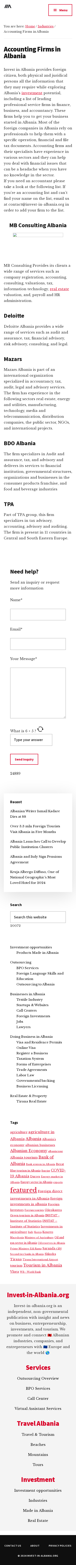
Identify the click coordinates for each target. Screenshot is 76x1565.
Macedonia (17, 1237)
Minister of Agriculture (39, 1237)
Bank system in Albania (40, 1164)
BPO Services (27, 968)
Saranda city (52, 1248)
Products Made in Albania (37, 953)
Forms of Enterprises (33, 1064)
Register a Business (32, 1053)
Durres (35, 1176)
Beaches (38, 1445)
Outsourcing (20, 962)
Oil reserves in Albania (51, 1243)
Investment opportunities (31, 947)
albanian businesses (40, 1145)
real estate (59, 289)
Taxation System (30, 1059)
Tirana (16, 1259)
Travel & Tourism (38, 1434)
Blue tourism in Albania (25, 1170)
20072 (15, 926)
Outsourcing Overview (38, 1378)
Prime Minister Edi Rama (26, 1248)
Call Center (38, 1398)
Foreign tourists (34, 1210)
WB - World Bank (30, 1272)
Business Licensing (32, 1086)
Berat (60, 1164)
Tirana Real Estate (31, 1101)
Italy (30, 1232)
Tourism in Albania (42, 1265)
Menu (63, 10)
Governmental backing (35, 1081)
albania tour (55, 1151)
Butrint (45, 1170)
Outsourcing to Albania (35, 984)
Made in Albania (38, 1510)
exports (58, 1182)
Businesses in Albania (27, 994)
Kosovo (47, 1232)
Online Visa (26, 1048)
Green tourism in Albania (27, 1215)
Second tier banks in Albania (27, 1254)
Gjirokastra (53, 1210)
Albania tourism (24, 1157)
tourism (16, 1265)
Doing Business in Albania (31, 1037)
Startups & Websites (32, 1005)
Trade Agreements (31, 1070)
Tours (38, 1465)
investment (32, 93)
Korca (38, 1232)
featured (23, 1190)
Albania (33, 1138)
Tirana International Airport (40, 1259)
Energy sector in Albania (36, 1182)
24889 (15, 773)
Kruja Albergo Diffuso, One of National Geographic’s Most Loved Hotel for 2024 (34, 877)
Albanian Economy (28, 1151)
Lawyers (23, 1027)
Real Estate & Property (28, 1096)
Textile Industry (29, 1000)
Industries (38, 1500)
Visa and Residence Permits (39, 1042)
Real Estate (38, 1521)
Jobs (19, 1022)
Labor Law (25, 1075)
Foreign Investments (33, 1016)
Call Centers (26, 1010)
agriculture (18, 1132)
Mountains (38, 1455)
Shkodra (50, 1254)
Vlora (14, 1272)
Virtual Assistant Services (38, 1408)
